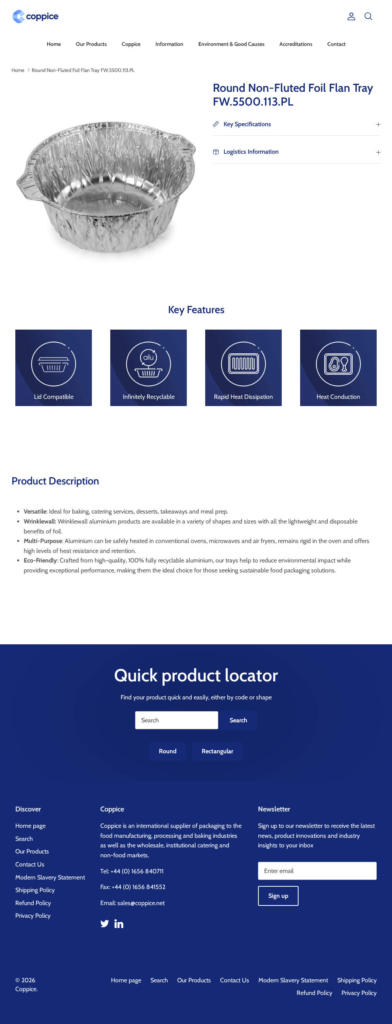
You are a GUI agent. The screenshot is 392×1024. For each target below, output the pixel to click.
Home (54, 44)
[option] (103, 173)
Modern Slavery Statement (50, 877)
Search (24, 838)
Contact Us (29, 864)
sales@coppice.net (141, 903)
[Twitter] (104, 923)
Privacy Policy (33, 915)
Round (167, 751)
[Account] (350, 16)
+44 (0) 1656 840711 (137, 871)
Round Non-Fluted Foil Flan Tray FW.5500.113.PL (83, 70)
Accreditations (295, 44)
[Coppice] (35, 16)
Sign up (278, 895)
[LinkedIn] (118, 923)
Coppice (131, 44)
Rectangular (217, 751)
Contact (336, 44)
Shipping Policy (35, 890)
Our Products (91, 44)
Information (169, 44)
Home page (30, 825)
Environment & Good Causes (231, 44)
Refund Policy (33, 903)
